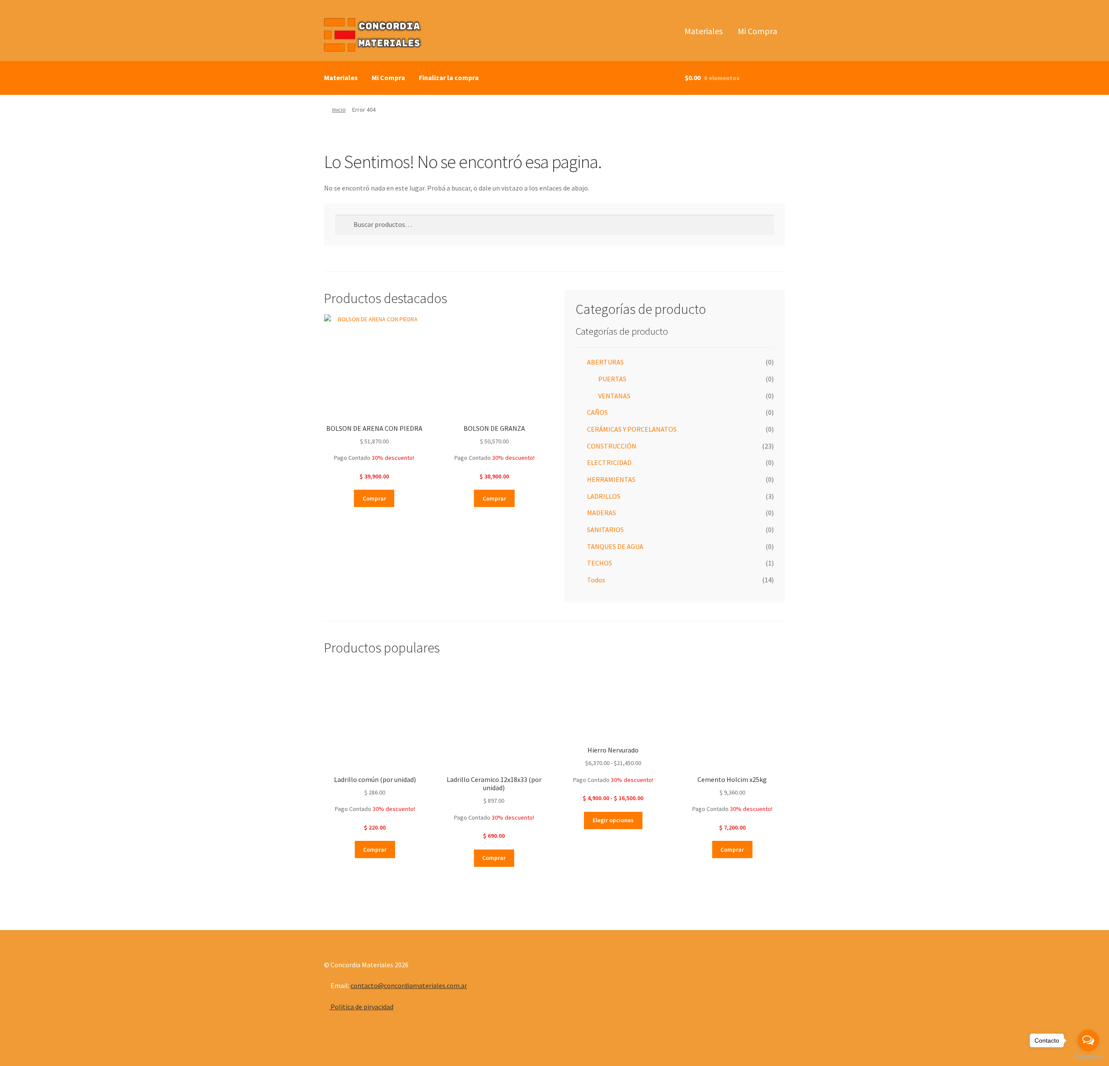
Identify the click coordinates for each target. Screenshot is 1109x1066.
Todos (596, 579)
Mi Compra (757, 31)
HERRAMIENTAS (611, 479)
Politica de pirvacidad (361, 1006)
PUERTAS (612, 379)
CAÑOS (597, 412)
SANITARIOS (605, 529)
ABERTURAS (605, 362)
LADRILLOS (603, 496)
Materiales (703, 31)
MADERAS (601, 512)
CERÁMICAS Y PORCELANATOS (632, 429)
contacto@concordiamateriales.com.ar (408, 985)
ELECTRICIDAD (609, 462)
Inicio (339, 109)
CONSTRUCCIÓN (611, 446)
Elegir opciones (613, 820)
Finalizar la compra (449, 77)
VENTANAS (614, 395)
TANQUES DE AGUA (615, 546)
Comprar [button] (374, 498)
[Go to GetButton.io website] (1088, 1057)
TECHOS (599, 563)
